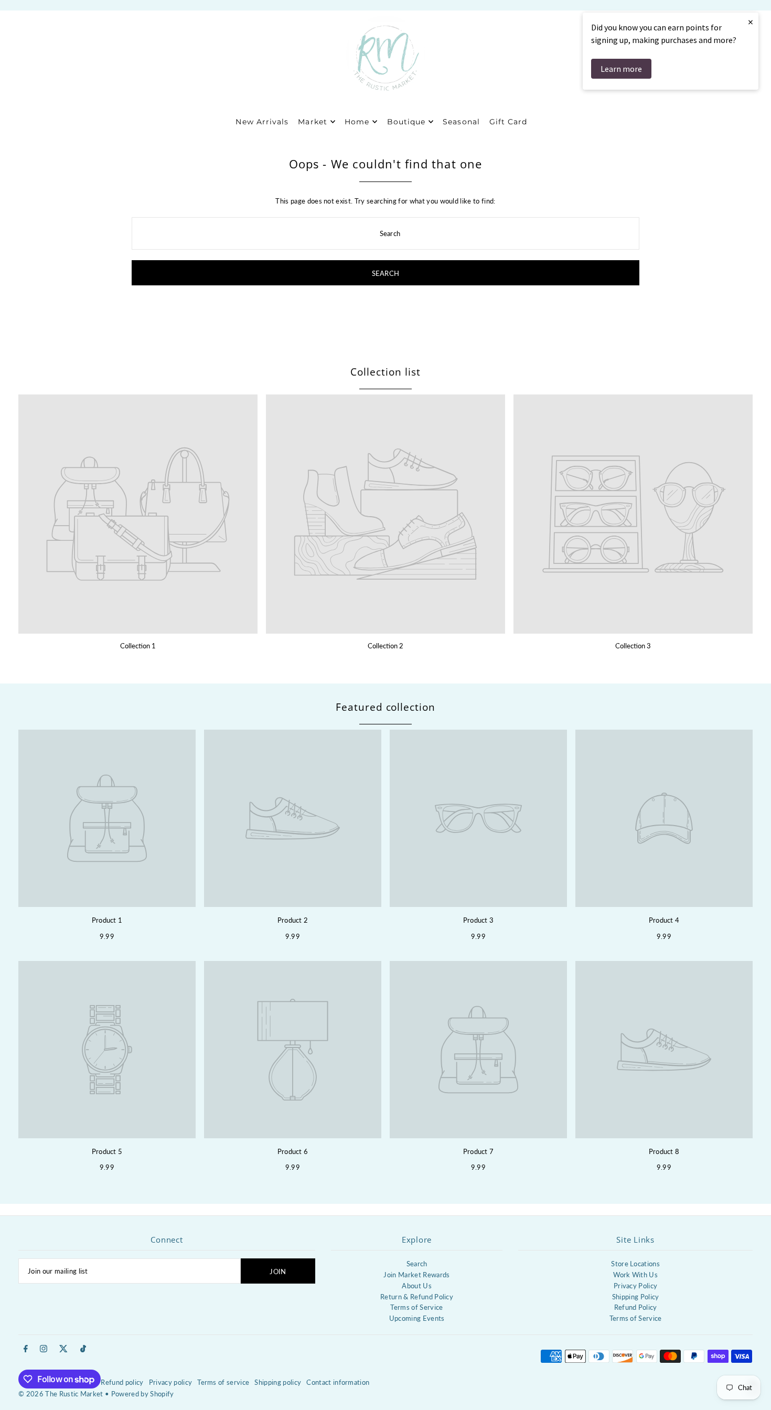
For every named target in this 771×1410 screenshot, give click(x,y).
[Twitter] (63, 1349)
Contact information (337, 1382)
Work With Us (635, 1274)
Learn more (621, 68)
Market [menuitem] (312, 121)
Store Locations (635, 1263)
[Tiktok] (83, 1349)
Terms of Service (416, 1307)
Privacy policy (170, 1382)
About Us (417, 1285)
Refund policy (122, 1382)
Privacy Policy (636, 1285)
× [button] (750, 21)
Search (416, 1263)
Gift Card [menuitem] (508, 121)
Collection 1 (138, 646)
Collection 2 (385, 646)
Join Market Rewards (416, 1274)
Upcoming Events (417, 1318)
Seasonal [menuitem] (461, 121)
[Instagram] (43, 1349)
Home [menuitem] (357, 121)
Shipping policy (277, 1382)
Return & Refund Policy (416, 1296)
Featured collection (385, 707)
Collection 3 (633, 646)
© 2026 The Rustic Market (60, 1394)
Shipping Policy (635, 1296)
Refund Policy (635, 1307)
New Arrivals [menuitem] (261, 121)
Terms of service (223, 1382)
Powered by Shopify (142, 1394)
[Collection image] (138, 514)
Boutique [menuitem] (406, 121)
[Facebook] (26, 1349)
